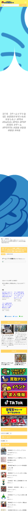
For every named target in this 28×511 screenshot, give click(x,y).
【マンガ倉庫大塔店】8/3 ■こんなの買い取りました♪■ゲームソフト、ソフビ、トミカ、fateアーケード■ (19, 295)
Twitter (16, 316)
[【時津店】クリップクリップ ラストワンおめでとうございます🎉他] (3, 452)
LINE (21, 316)
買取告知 (3, 254)
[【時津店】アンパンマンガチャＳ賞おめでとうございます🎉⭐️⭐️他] (3, 474)
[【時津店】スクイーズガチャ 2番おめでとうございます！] (3, 504)
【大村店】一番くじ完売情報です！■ (16, 480)
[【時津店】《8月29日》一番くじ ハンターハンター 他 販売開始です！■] (3, 489)
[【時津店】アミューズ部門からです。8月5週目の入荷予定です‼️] (3, 459)
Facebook (8, 316)
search (23, 5)
